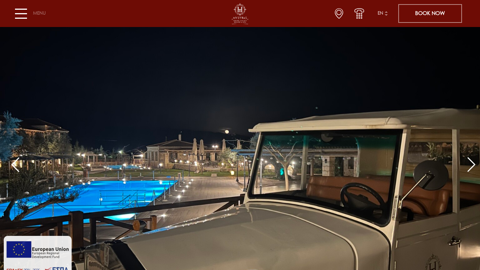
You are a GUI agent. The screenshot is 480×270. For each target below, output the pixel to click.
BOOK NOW (430, 13)
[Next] (468, 161)
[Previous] (12, 161)
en (380, 13)
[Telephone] (359, 13)
